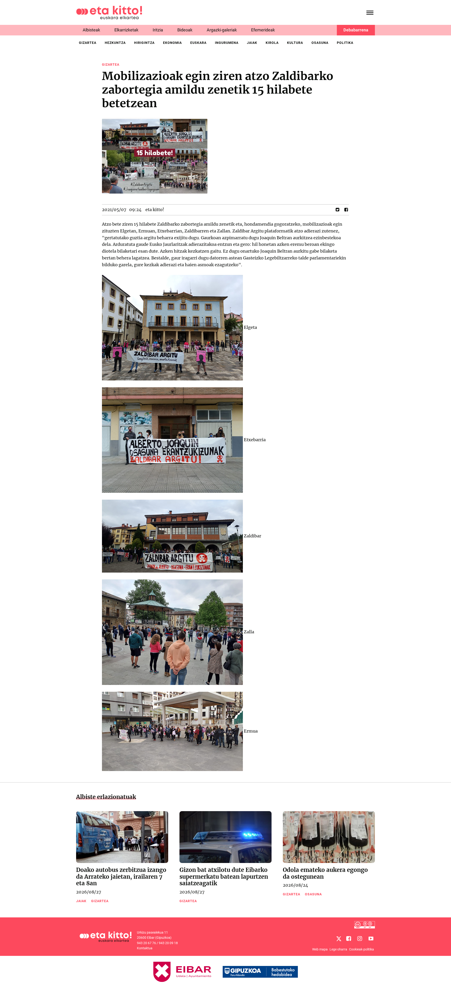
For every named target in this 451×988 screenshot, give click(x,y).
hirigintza (144, 43)
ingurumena (226, 43)
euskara (198, 43)
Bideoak (184, 29)
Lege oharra (338, 949)
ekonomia (172, 43)
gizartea (87, 43)
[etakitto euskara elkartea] (109, 12)
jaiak (252, 43)
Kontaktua (144, 948)
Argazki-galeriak (222, 29)
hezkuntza (115, 43)
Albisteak (91, 29)
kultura (295, 43)
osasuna (319, 43)
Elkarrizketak (126, 29)
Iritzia (158, 29)
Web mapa (320, 949)
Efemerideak (263, 29)
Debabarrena (355, 29)
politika (345, 43)
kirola (272, 43)
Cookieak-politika (361, 949)
